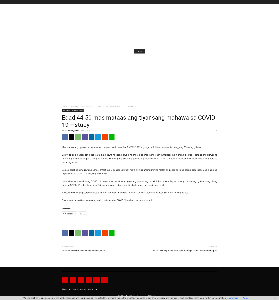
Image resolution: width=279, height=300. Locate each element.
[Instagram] (205, 2)
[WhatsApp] (78, 137)
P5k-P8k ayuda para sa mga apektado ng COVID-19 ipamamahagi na (184, 250)
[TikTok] (209, 2)
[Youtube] (215, 2)
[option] (139, 51)
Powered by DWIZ (72, 130)
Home (139, 51)
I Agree (245, 298)
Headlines (74, 106)
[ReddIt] (105, 137)
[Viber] (85, 137)
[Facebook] (202, 2)
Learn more (232, 298)
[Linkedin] (91, 137)
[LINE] (112, 137)
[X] (212, 2)
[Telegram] (98, 137)
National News (77, 110)
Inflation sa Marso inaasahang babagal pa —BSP (85, 250)
